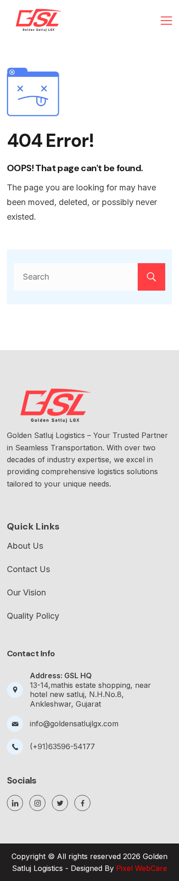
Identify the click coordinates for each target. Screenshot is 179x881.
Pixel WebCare (141, 868)
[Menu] (166, 20)
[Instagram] (37, 803)
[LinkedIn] (15, 803)
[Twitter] (60, 803)
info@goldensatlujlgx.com (74, 723)
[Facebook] (82, 803)
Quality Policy (33, 616)
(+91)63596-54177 (62, 746)
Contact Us (28, 569)
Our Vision (26, 593)
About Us (25, 546)
